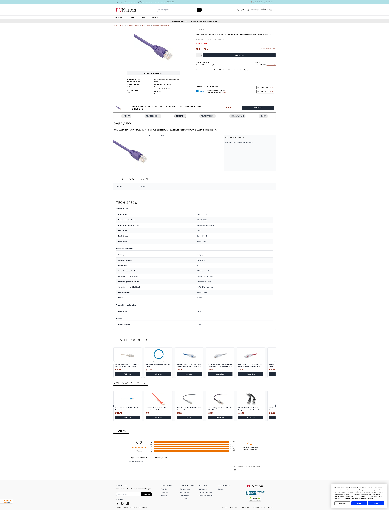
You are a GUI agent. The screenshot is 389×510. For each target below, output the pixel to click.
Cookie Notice (256, 507)
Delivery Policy (184, 495)
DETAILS (224, 92)
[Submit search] (199, 10)
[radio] (194, 442)
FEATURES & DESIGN (153, 116)
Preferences (342, 503)
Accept (376, 503)
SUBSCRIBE (146, 494)
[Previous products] (113, 362)
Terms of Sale (184, 492)
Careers (220, 489)
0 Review (142, 451)
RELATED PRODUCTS (207, 116)
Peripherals (130, 25)
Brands (143, 17)
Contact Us (164, 492)
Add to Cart (239, 55)
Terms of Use (245, 507)
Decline (359, 503)
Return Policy (184, 499)
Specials (155, 17)
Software (131, 17)
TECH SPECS (180, 116)
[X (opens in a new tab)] (117, 503)
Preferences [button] (370, 498)
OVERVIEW (126, 116)
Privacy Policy (234, 507)
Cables (137, 25)
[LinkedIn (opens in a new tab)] (127, 503)
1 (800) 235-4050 (268, 2)
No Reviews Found (136, 461)
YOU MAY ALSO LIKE (237, 116)
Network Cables (146, 25)
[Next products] (275, 362)
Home (115, 25)
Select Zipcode (271, 65)
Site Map (224, 507)
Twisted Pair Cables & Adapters (161, 25)
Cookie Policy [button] (376, 496)
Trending (164, 495)
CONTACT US (258, 2)
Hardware (118, 17)
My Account (203, 489)
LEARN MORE (170, 2)
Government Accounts (206, 495)
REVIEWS (263, 116)
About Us (164, 489)
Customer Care (185, 489)
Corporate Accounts (205, 492)
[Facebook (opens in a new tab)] (122, 503)
